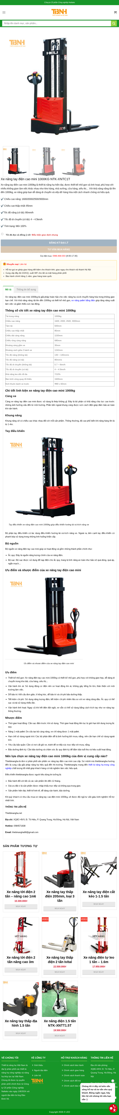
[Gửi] (114, 23)
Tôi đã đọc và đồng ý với (32, 235)
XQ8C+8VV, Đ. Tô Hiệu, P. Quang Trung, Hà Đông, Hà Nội (103, 1073)
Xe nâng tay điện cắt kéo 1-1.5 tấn (99, 894)
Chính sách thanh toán (74, 1075)
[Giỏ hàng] (115, 12)
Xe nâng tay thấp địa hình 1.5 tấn (21, 1023)
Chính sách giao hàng (74, 1070)
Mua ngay (21, 906)
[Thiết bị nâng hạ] (59, 12)
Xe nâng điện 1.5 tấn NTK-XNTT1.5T (60, 1023)
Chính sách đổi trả (72, 1080)
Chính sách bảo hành (74, 1065)
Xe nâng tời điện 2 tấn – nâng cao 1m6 (21, 894)
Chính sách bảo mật (73, 1086)
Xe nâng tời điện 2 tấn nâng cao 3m (21, 960)
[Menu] (4, 12)
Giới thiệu (38, 1065)
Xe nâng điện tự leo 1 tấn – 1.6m (98, 960)
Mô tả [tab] (8, 289)
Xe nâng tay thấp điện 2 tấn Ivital (59, 960)
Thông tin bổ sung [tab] (26, 289)
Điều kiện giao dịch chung (45, 235)
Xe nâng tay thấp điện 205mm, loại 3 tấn (59, 896)
